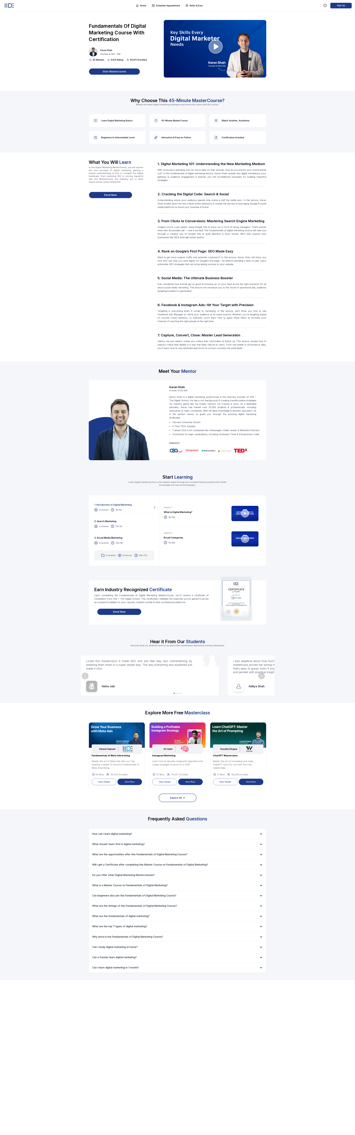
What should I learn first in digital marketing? (118, 844)
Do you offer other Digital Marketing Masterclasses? (123, 875)
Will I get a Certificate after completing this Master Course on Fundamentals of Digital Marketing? (150, 864)
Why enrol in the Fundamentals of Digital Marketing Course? (127, 936)
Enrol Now (130, 781)
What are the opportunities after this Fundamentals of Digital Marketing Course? (139, 854)
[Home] (9, 5)
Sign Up (341, 5)
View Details (104, 781)
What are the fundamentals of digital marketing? (121, 916)
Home (143, 5)
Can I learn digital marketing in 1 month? (115, 967)
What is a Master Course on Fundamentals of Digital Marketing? (130, 885)
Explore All (176, 797)
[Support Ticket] (325, 5)
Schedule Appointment (168, 5)
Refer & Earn (196, 5)
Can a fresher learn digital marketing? (114, 957)
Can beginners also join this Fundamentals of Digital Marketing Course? (134, 895)
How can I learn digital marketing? (112, 833)
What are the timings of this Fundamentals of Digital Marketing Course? (134, 905)
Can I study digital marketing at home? (115, 947)
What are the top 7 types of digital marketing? (119, 926)
